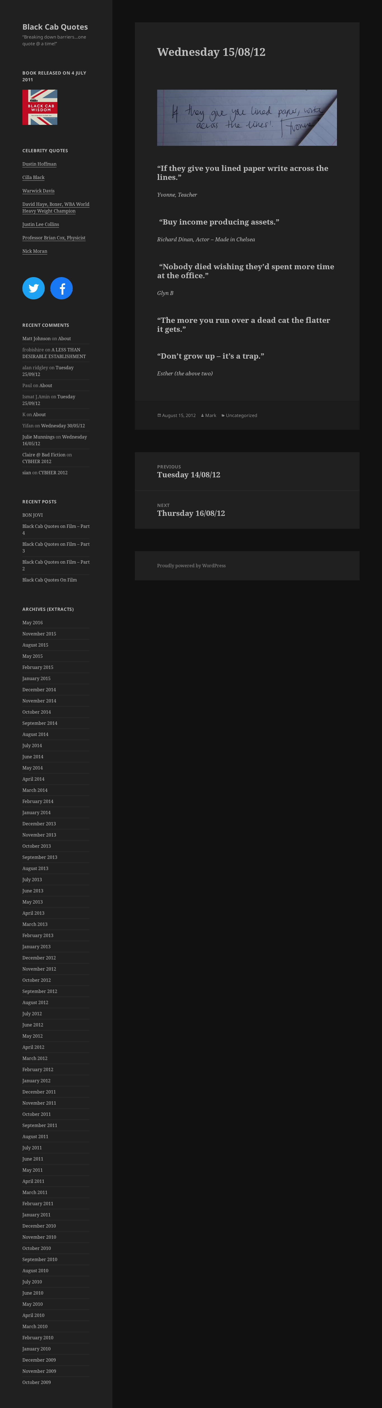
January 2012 (36, 1081)
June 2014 (32, 757)
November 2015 (39, 634)
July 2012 (32, 1014)
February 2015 (37, 667)
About (64, 338)
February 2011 (37, 1203)
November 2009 (39, 1371)
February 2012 (37, 1069)
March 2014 (35, 790)
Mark (210, 415)
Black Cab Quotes (55, 27)
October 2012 (36, 980)
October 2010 (36, 1248)
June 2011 (32, 1159)
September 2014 (39, 723)
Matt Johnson (36, 338)
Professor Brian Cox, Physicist (54, 238)
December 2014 (39, 690)
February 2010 (37, 1338)
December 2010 (39, 1226)
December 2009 (39, 1360)
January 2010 (36, 1349)
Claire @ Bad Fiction (43, 455)
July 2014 (32, 745)
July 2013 (32, 879)
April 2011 (33, 1181)
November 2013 (39, 835)
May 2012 (32, 1036)
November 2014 (39, 701)
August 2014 (35, 734)
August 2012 (35, 1002)
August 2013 (35, 868)
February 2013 (37, 935)
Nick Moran (34, 251)
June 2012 (32, 1025)
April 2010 (33, 1315)
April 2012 (33, 1047)
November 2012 (39, 969)
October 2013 (36, 846)
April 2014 (33, 779)
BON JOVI (32, 515)
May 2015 (32, 656)
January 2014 (36, 812)
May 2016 (32, 623)
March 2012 (35, 1058)
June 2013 (32, 891)
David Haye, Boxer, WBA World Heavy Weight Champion (55, 207)
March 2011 (35, 1192)
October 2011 (36, 1114)
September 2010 (39, 1259)
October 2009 (36, 1382)
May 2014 (32, 768)
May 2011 (32, 1170)
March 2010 (35, 1326)
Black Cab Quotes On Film (49, 580)
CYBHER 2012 (36, 461)
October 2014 (36, 712)
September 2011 (39, 1125)
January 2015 (36, 678)
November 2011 (39, 1103)
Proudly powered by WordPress (191, 566)
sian (26, 473)
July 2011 (32, 1148)
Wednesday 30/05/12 (63, 426)
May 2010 (32, 1304)
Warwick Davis (38, 191)
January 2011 (36, 1215)
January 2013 (36, 947)
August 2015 (35, 645)
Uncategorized (241, 415)
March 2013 (35, 924)
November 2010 (39, 1237)
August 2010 (35, 1271)
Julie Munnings (38, 437)
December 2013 (39, 824)
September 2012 (39, 991)
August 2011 (35, 1136)
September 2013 (39, 857)
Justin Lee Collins (40, 224)
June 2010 (32, 1293)
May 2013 (32, 902)
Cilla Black (33, 177)
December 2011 (39, 1092)
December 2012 (39, 958)
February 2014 (37, 801)
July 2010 (32, 1282)
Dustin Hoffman (39, 164)
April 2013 (33, 913)
